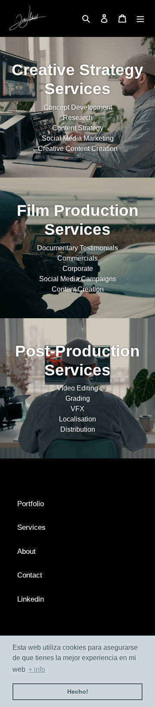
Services (31, 527)
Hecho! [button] (77, 691)
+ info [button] (36, 669)
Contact (29, 575)
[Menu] (140, 18)
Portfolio (30, 504)
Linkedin (30, 599)
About (26, 551)
